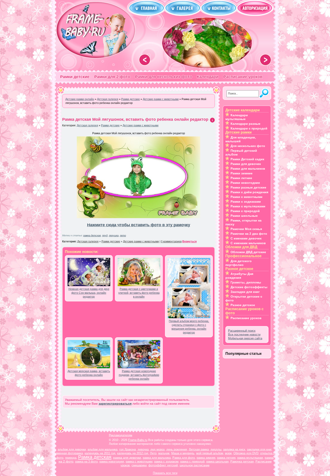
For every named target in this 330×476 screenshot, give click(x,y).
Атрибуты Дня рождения (239, 275)
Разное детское (243, 305)
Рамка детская (94, 457)
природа (70, 457)
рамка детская (92, 235)
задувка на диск (234, 449)
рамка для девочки (127, 457)
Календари (207, 77)
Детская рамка (199, 449)
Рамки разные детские (248, 187)
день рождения (176, 449)
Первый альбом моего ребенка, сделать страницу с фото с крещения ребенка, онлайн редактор (189, 327)
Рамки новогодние (245, 182)
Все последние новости (244, 334)
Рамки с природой (245, 211)
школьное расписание (194, 465)
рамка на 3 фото (86, 461)
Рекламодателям (120, 435)
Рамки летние (241, 178)
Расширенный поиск (241, 330)
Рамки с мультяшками (248, 206)
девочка (143, 449)
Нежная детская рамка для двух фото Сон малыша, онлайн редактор (88, 292)
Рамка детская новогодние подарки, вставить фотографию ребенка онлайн (139, 375)
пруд (105, 235)
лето (123, 235)
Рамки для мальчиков (248, 168)
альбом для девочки (72, 449)
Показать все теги (165, 473)
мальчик (163, 453)
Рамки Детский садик (247, 159)
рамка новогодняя (111, 461)
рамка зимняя (206, 457)
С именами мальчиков (248, 243)
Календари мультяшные (236, 117)
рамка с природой (192, 461)
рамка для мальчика (157, 457)
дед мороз (157, 449)
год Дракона (127, 449)
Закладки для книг (245, 292)
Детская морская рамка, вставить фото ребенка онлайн (89, 373)
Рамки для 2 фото (112, 77)
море (228, 453)
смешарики (139, 465)
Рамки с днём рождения (249, 192)
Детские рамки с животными (140, 125)
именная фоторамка (69, 453)
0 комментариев (171, 241)
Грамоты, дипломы (246, 282)
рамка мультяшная (250, 457)
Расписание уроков (242, 77)
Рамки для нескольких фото (163, 77)
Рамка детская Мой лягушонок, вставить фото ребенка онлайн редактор (135, 119)
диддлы (216, 449)
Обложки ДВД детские (248, 252)
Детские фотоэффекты (249, 287)
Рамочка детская (242, 461)
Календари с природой (249, 128)
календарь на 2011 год (100, 453)
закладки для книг (259, 449)
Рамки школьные (244, 215)
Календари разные (245, 123)
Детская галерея (87, 125)
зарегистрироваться (115, 403)
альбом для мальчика (102, 449)
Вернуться (189, 241)
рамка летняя (226, 457)
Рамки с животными (246, 197)
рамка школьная (217, 461)
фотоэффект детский (163, 465)
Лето (153, 453)
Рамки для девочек (246, 164)
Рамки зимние (242, 173)
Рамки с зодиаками (246, 201)
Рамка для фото (183, 457)
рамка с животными (139, 461)
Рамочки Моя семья (246, 229)
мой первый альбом (209, 453)
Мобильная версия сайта (245, 338)
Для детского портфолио (238, 263)
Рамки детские (74, 77)
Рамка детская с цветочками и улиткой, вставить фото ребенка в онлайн (139, 292)
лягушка (114, 235)
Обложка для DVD (245, 453)
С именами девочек (246, 238)
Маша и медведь (182, 453)
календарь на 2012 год (132, 453)
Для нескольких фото (248, 146)
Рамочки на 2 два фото (249, 233)
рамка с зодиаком (166, 461)
